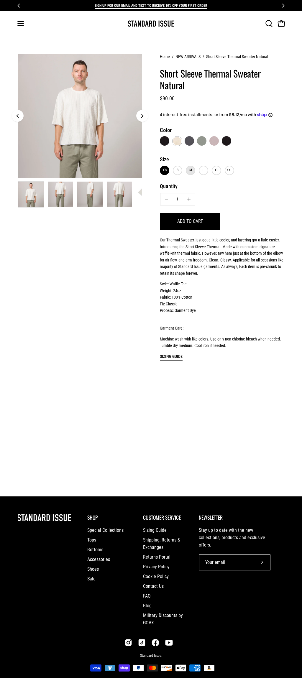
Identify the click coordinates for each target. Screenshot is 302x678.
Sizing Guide (155, 530)
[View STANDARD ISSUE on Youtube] (169, 642)
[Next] (283, 5)
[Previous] (19, 5)
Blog (147, 605)
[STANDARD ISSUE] (151, 24)
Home (165, 56)
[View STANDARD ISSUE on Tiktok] (141, 642)
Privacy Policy (156, 567)
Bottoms (95, 549)
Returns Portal (156, 557)
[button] (268, 23)
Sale (91, 579)
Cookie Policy (156, 576)
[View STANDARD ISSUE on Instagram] (128, 642)
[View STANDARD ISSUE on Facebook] (155, 642)
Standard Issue (150, 656)
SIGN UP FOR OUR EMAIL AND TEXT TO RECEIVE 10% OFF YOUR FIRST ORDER (151, 6)
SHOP (92, 517)
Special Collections (105, 530)
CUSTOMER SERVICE (162, 517)
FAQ (147, 596)
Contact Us (153, 586)
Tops (91, 540)
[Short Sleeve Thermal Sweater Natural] (31, 194)
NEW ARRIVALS (188, 56)
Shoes (93, 569)
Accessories (98, 559)
